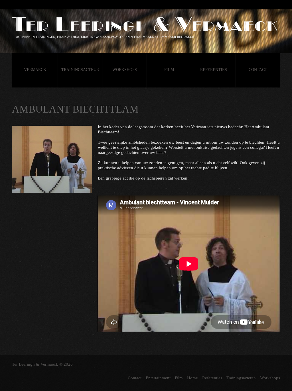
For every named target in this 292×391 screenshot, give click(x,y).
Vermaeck (35, 70)
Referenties (213, 70)
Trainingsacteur (80, 70)
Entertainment (158, 378)
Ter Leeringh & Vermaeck (35, 364)
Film (169, 70)
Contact (258, 70)
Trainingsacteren (241, 378)
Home (192, 378)
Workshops (124, 70)
